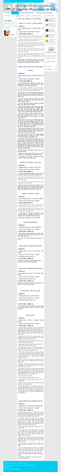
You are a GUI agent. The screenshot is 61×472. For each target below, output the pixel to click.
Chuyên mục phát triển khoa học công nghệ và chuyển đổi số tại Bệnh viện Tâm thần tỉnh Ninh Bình (53, 36)
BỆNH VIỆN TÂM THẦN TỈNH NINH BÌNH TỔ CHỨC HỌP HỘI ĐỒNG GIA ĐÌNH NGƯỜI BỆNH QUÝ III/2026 (53, 20)
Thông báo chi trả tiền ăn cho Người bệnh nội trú (53, 41)
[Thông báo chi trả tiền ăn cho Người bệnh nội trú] (47, 40)
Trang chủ (21, 15)
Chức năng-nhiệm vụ (36, 15)
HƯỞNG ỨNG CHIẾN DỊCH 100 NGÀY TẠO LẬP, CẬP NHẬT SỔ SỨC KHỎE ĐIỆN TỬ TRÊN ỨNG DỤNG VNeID (53, 25)
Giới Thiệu (28, 15)
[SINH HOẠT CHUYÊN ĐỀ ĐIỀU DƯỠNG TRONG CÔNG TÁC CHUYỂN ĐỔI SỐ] (47, 30)
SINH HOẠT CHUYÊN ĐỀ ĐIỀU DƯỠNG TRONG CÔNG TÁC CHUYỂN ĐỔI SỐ (52, 30)
